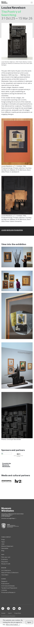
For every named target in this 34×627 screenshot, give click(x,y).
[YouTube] (14, 608)
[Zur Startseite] (4, 2)
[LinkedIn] (19, 608)
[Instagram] (8, 608)
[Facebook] (2, 608)
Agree (29, 622)
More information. (12, 625)
